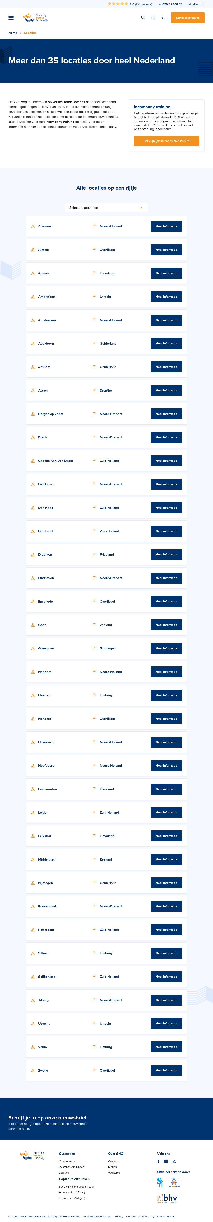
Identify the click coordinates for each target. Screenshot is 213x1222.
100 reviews (143, 4)
